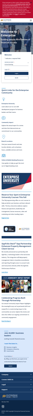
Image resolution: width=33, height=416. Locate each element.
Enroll (16, 78)
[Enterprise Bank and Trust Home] (6, 20)
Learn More (5, 272)
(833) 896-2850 (8, 14)
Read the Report (6, 321)
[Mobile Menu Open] (30, 20)
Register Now (5, 218)
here (16, 14)
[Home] (16, 396)
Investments (10, 351)
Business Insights (11, 347)
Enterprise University (12, 349)
